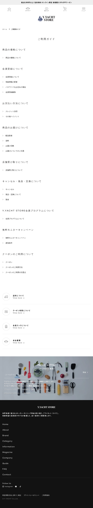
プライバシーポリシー (11, 393)
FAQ (4, 469)
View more (17, 298)
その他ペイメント (12, 116)
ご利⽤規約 (26, 393)
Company (7, 458)
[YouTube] (16, 486)
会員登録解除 (11, 92)
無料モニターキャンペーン (16, 238)
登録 (84, 372)
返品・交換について (13, 194)
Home (5, 424)
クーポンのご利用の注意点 (16, 272)
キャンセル (10, 189)
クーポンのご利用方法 (14, 267)
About (5, 430)
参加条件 (9, 243)
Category (7, 441)
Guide (5, 464)
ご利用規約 (46, 495)
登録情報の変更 (11, 82)
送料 (7, 141)
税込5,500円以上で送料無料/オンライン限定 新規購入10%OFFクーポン (46, 2)
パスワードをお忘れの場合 (16, 87)
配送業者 (9, 136)
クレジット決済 (11, 111)
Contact (6, 475)
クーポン (9, 262)
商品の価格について (13, 58)
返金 (7, 199)
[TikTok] (21, 486)
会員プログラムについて (15, 219)
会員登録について (12, 77)
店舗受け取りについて (14, 170)
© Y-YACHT (10, 499)
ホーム (4, 29)
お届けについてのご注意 (15, 151)
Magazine (7, 452)
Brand (5, 436)
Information (8, 447)
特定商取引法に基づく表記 (11, 495)
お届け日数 (10, 146)
